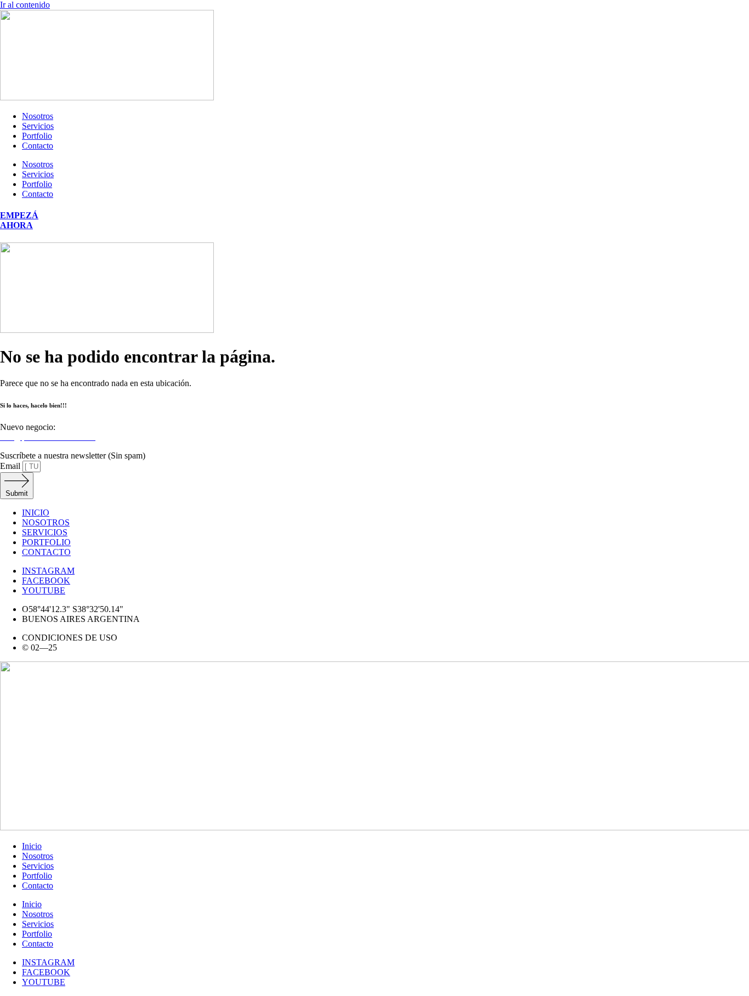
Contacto (37, 145)
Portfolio (37, 135)
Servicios (38, 126)
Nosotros (37, 116)
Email (11, 466)
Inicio (32, 846)
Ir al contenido (25, 4)
